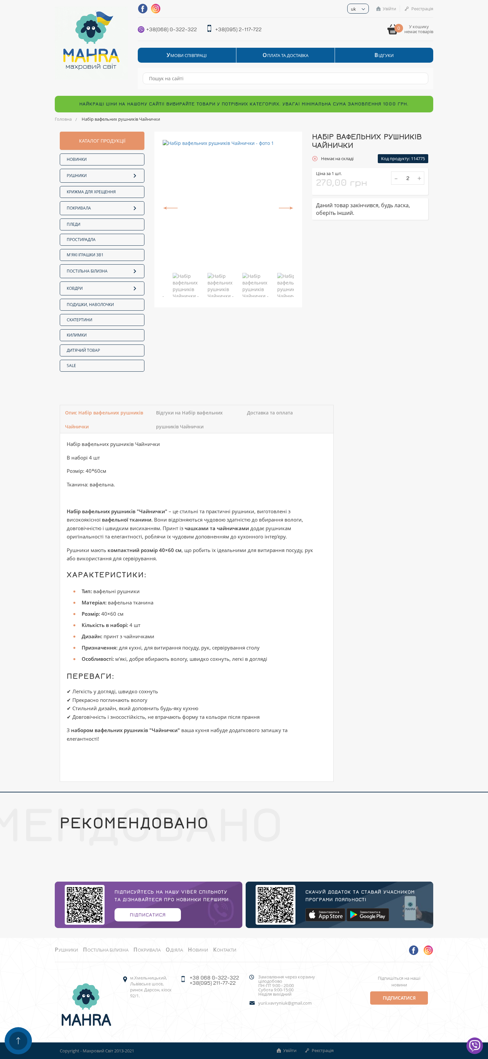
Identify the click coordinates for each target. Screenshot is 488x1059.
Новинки (77, 159)
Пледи (73, 224)
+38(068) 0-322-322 (171, 29)
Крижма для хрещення (91, 192)
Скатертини (79, 320)
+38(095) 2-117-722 (238, 29)
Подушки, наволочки (90, 304)
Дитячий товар (83, 350)
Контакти (224, 950)
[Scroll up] (18, 1041)
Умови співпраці (187, 55)
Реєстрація (422, 9)
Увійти (389, 9)
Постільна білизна (87, 271)
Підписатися (148, 914)
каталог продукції (102, 141)
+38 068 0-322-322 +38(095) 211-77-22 (214, 980)
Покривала (79, 208)
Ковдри (75, 288)
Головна (63, 119)
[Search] (420, 78)
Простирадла (81, 239)
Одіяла (174, 950)
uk (353, 9)
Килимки (77, 335)
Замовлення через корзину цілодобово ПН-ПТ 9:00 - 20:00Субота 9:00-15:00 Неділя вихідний (286, 985)
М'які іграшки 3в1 (85, 255)
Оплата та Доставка (285, 55)
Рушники (77, 175)
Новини (198, 950)
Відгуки (384, 55)
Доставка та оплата (270, 412)
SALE (71, 365)
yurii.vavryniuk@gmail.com (285, 1003)
